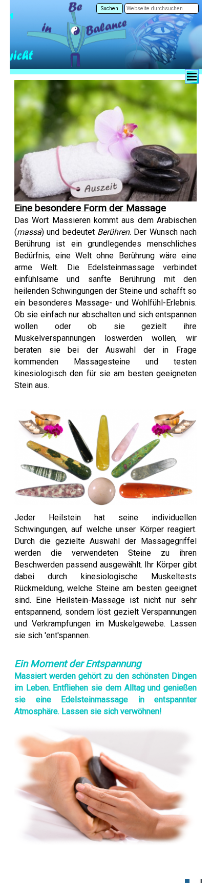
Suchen (109, 8)
